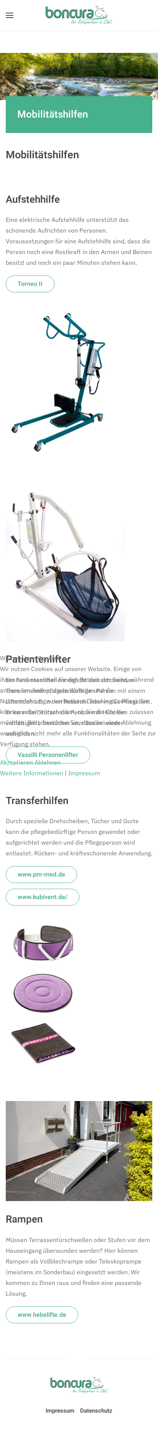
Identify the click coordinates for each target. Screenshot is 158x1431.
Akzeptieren (16, 762)
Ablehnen (48, 762)
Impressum (84, 773)
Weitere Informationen (31, 773)
